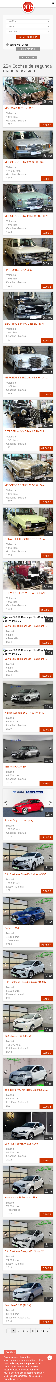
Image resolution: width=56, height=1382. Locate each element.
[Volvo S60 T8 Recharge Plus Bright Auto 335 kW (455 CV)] (28, 618)
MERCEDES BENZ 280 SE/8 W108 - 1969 (28, 377)
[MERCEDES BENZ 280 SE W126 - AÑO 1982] (28, 145)
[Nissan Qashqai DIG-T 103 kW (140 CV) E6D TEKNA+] (28, 695)
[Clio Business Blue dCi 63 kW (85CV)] (28, 857)
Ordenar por (28, 58)
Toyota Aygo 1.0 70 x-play (19, 820)
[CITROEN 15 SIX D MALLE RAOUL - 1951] (28, 414)
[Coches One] (28, 8)
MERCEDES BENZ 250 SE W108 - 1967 (27, 485)
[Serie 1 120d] (28, 911)
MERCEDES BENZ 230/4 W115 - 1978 (26, 216)
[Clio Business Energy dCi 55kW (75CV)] (28, 1234)
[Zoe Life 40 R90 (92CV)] (28, 1018)
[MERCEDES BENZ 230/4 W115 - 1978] (28, 198)
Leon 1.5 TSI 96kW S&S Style (21, 1143)
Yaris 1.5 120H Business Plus (21, 1197)
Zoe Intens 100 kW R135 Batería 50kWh (27, 1089)
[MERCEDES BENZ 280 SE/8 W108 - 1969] (28, 360)
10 (42, 1330)
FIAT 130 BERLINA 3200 (18, 269)
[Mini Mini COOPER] (28, 749)
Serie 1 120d (12, 928)
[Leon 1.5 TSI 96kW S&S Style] (28, 1126)
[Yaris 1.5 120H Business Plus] (28, 1180)
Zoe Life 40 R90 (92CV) (18, 1036)
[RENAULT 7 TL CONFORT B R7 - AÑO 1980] (28, 522)
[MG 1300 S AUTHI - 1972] (28, 91)
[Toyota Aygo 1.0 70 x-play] (28, 803)
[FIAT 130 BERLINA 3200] (28, 252)
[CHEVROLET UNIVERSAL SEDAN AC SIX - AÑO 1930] (28, 575)
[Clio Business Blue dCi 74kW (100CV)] (28, 964)
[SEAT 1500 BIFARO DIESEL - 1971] (28, 306)
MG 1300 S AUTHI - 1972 (19, 108)
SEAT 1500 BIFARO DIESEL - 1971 (24, 323)
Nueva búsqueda (28, 37)
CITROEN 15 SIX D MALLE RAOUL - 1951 (28, 431)
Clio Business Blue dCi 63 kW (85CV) (26, 874)
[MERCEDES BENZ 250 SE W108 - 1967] (28, 468)
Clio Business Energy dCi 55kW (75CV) (27, 1251)
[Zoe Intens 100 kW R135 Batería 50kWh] (28, 1072)
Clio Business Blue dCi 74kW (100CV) (26, 982)
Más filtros (28, 49)
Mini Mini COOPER (15, 766)
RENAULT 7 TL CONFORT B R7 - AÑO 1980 (30, 539)
